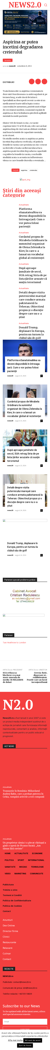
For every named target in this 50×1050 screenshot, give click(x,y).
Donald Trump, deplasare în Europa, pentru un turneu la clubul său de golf (22, 547)
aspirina (24, 170)
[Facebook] (31, 81)
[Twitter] (38, 81)
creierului (33, 170)
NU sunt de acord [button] (32, 1040)
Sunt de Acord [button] (25, 1045)
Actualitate (24, 205)
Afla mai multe (15, 1040)
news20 (12, 66)
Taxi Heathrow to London (14, 642)
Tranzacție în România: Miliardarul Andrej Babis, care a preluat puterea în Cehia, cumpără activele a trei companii (23, 794)
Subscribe (25, 1029)
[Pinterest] (44, 81)
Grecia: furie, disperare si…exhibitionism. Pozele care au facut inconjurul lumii (37, 677)
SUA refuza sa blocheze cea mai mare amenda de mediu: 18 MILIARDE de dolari (13, 677)
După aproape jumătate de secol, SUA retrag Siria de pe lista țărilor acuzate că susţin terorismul (33, 275)
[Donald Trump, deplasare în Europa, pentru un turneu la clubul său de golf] (9, 330)
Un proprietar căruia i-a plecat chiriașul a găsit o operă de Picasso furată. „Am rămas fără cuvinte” (24, 845)
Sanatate (7, 60)
